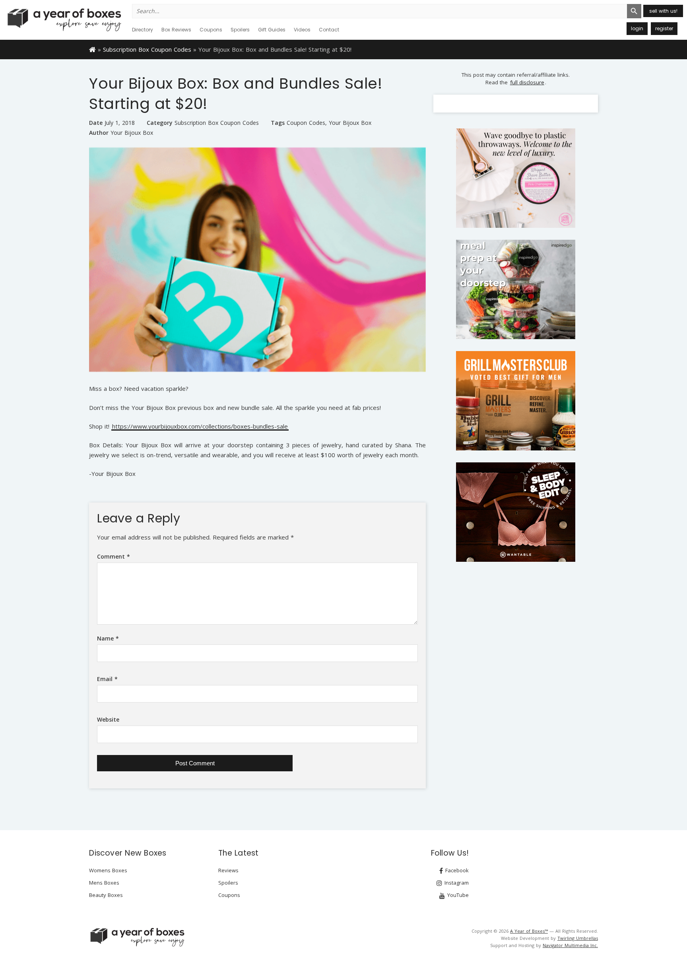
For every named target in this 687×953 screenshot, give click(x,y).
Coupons (211, 29)
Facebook (456, 870)
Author (99, 132)
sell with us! (663, 11)
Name (108, 638)
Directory (142, 29)
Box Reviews (176, 29)
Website (108, 719)
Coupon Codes (306, 123)
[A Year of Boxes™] (63, 19)
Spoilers (240, 29)
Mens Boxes (104, 882)
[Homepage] (92, 48)
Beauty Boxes (106, 895)
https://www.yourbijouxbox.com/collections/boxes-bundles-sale (200, 426)
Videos (302, 29)
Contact (329, 29)
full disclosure (527, 82)
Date (96, 122)
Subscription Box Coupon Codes (147, 49)
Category (160, 122)
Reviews (228, 870)
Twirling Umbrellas (577, 938)
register (664, 28)
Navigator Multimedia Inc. (570, 945)
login (637, 28)
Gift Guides (271, 29)
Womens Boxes (108, 870)
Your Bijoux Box (350, 123)
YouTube (457, 895)
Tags (278, 122)
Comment (113, 556)
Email (107, 679)
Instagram (456, 882)
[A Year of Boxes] (136, 937)
